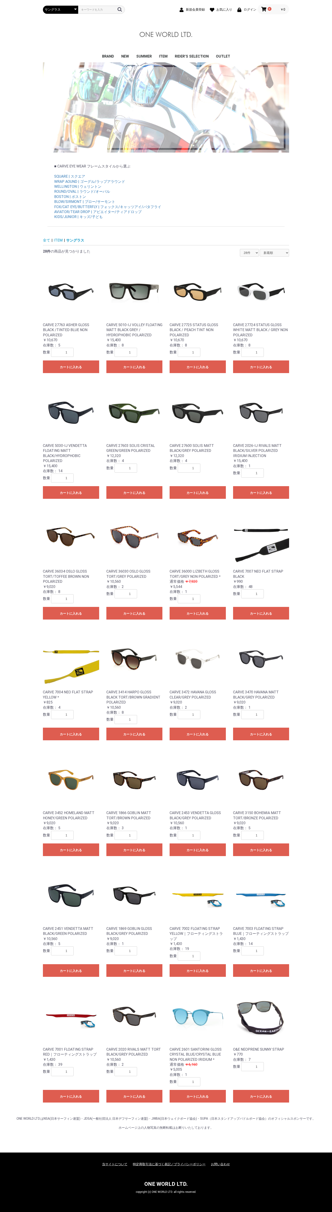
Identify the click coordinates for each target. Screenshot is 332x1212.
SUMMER (144, 56)
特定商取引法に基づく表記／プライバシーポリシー (169, 1164)
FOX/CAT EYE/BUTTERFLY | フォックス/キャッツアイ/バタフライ (107, 207)
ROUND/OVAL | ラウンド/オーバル (82, 191)
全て (46, 240)
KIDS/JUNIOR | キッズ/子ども (78, 217)
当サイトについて (114, 1164)
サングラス (75, 240)
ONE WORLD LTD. (166, 1184)
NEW (125, 56)
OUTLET (223, 56)
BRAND (108, 56)
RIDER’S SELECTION (192, 56)
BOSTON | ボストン (70, 197)
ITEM (163, 56)
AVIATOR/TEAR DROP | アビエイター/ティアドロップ (98, 212)
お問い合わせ (220, 1164)
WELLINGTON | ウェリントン (77, 186)
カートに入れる (71, 367)
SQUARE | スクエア (69, 176)
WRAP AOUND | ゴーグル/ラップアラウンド (89, 181)
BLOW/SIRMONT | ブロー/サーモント (84, 202)
